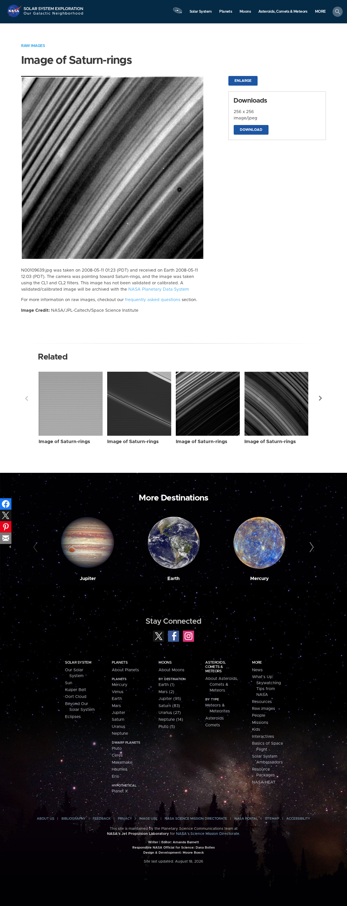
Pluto (117, 748)
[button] (320, 12)
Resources (262, 702)
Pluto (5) (167, 727)
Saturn (118, 719)
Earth (173, 578)
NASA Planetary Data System (158, 289)
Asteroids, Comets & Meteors (215, 667)
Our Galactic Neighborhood (53, 14)
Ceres (117, 755)
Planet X (120, 791)
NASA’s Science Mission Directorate (207, 834)
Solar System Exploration (53, 7)
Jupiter (88, 578)
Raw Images (33, 46)
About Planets (125, 670)
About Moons (171, 670)
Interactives (263, 737)
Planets (120, 662)
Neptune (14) (171, 719)
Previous (26, 398)
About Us (45, 818)
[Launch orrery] (177, 13)
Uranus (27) (170, 713)
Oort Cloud (75, 697)
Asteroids (214, 718)
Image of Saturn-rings (64, 441)
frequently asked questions (152, 300)
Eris (115, 776)
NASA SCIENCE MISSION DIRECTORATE (196, 818)
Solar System (78, 662)
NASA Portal (246, 818)
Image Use (148, 818)
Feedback (102, 818)
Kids (256, 729)
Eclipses (73, 717)
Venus (117, 692)
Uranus (118, 727)
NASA (14, 11)
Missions (260, 723)
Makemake (122, 762)
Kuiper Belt (75, 690)
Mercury (259, 578)
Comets (212, 725)
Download (251, 130)
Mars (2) (166, 692)
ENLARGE (242, 81)
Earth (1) (167, 685)
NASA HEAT (264, 782)
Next (320, 398)
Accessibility (298, 818)
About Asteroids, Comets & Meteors (221, 685)
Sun (68, 683)
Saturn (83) (169, 706)
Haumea (119, 769)
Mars (116, 706)
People (258, 715)
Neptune (120, 733)
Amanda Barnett (186, 842)
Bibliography (73, 818)
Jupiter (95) (170, 699)
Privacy (125, 818)
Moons (165, 662)
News (257, 670)
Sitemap (272, 818)
